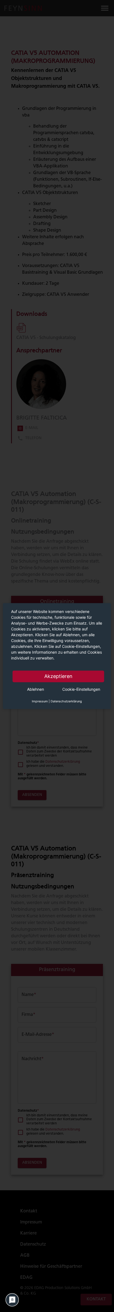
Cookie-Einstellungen (81, 689)
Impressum (40, 701)
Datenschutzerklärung (66, 701)
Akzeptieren (58, 676)
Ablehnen (35, 689)
